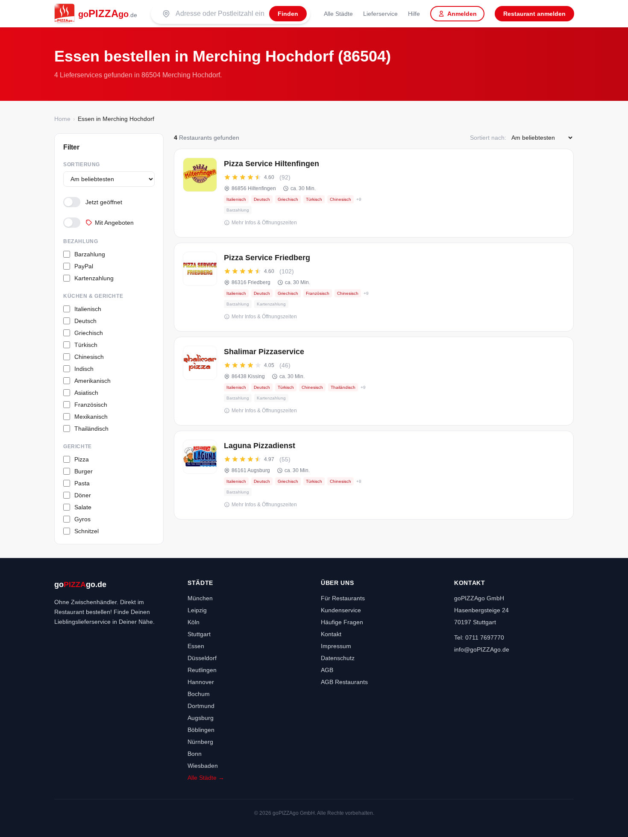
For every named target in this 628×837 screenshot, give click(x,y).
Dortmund (201, 705)
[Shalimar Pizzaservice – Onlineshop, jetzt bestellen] (373, 381)
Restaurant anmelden (534, 13)
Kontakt (331, 634)
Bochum (199, 693)
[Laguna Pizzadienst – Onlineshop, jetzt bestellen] (373, 475)
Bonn (195, 753)
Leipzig (197, 610)
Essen (196, 646)
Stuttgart (199, 634)
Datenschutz (338, 658)
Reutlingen (202, 670)
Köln (194, 622)
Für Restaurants (343, 598)
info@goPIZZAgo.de (481, 649)
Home (62, 118)
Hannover (201, 681)
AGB (327, 670)
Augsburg (201, 717)
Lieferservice (380, 13)
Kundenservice (341, 610)
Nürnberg (200, 741)
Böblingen (201, 729)
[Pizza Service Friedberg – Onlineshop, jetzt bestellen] (373, 287)
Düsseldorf (202, 658)
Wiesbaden (203, 765)
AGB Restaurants (344, 681)
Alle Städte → (206, 777)
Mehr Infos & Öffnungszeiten (264, 223)
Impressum (336, 646)
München (200, 598)
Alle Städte (338, 13)
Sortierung (81, 164)
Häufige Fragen (342, 622)
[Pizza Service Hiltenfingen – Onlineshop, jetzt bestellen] (373, 193)
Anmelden (462, 13)
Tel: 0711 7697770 (479, 637)
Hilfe (414, 13)
